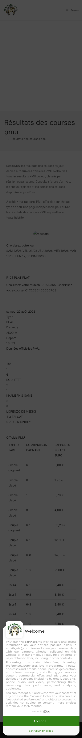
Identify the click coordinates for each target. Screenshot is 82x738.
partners (31, 641)
